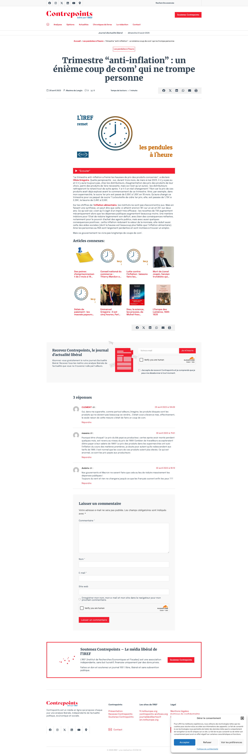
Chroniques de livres (102, 25)
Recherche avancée (165, 3)
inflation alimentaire (105, 205)
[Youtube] (74, 3)
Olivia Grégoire (81, 180)
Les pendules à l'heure (93, 41)
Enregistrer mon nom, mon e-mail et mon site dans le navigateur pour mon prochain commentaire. (121, 599)
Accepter (184, 742)
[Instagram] (56, 3)
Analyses (58, 25)
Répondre (86, 422)
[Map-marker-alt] (80, 3)
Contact (137, 25)
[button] (242, 718)
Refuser (207, 742)
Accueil (77, 41)
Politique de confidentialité (207, 749)
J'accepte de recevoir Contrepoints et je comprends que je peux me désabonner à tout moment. (168, 371)
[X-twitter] (62, 3)
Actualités (83, 25)
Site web (83, 587)
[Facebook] (50, 3)
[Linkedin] (68, 3)
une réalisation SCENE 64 (130, 750)
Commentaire (87, 521)
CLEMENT (87, 407)
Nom (82, 559)
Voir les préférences (231, 742)
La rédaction (122, 25)
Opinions (70, 25)
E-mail (83, 573)
